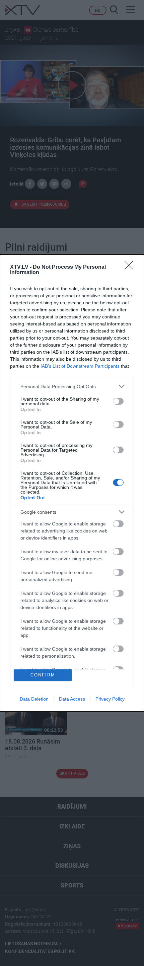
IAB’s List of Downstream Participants (80, 366)
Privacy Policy (110, 699)
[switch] (118, 401)
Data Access (72, 699)
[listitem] (72, 386)
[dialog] (72, 483)
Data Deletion (34, 699)
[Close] (131, 267)
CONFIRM (42, 674)
